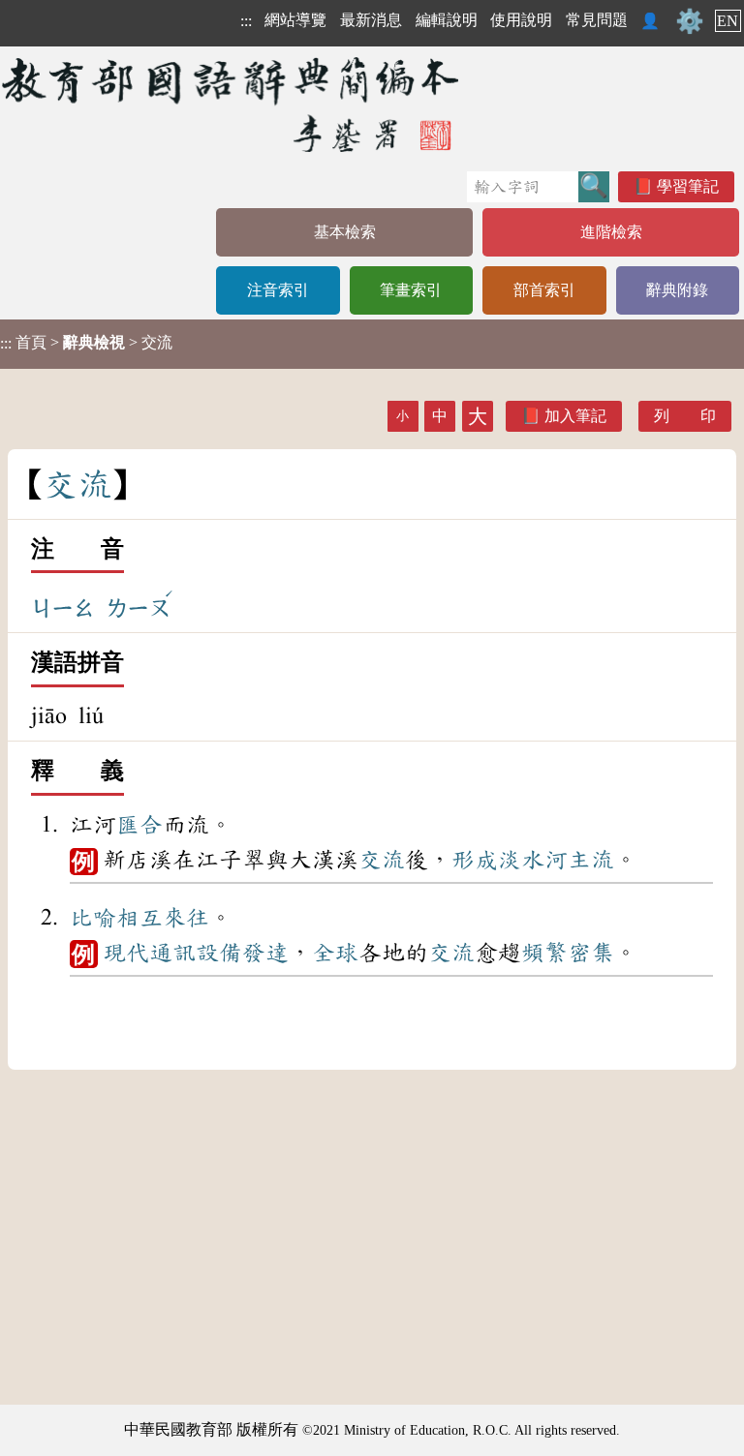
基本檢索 (345, 232)
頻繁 (544, 952)
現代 (126, 952)
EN (727, 21)
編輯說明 (447, 20)
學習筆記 (688, 186)
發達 (265, 952)
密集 (591, 952)
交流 (381, 859)
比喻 (93, 917)
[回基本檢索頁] (232, 104)
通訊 (172, 952)
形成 (474, 859)
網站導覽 (295, 20)
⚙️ (689, 21)
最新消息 (371, 20)
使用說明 (521, 20)
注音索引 (278, 290)
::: (246, 21)
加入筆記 (575, 416)
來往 (186, 917)
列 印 (685, 416)
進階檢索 (611, 232)
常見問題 (597, 20)
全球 (335, 952)
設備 (219, 952)
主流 (591, 859)
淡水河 (533, 859)
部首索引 (544, 290)
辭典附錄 (677, 290)
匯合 (139, 824)
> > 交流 (86, 342)
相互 (139, 917)
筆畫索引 (411, 290)
